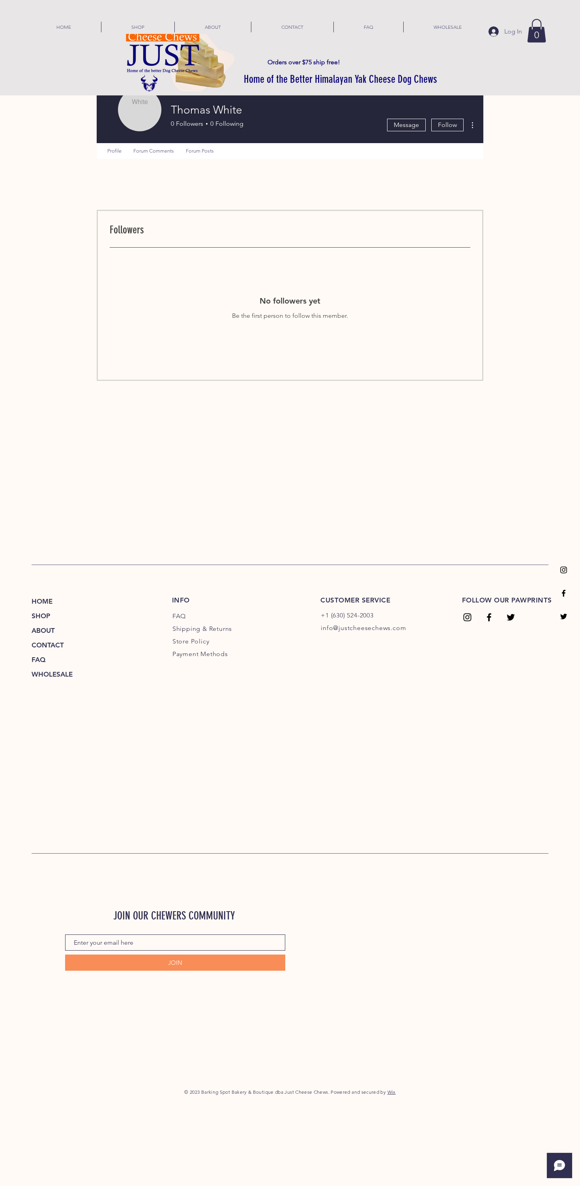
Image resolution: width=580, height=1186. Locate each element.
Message (406, 125)
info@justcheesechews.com (363, 628)
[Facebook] (563, 593)
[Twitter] (563, 616)
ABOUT (43, 630)
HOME (42, 601)
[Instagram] (563, 569)
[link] (536, 31)
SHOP (41, 616)
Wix (391, 1092)
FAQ (38, 660)
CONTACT (48, 645)
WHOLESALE (52, 674)
